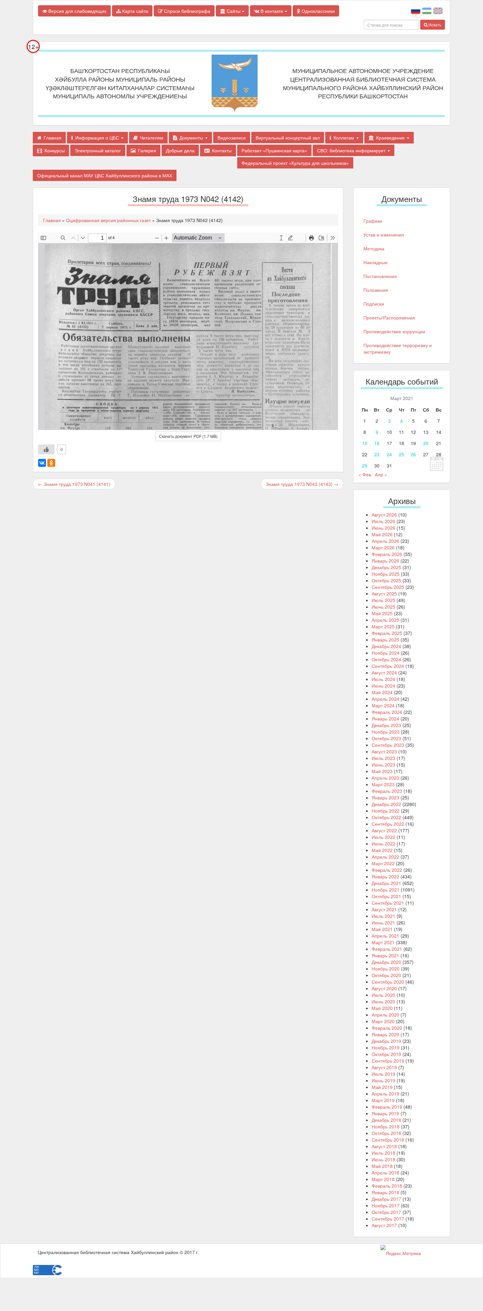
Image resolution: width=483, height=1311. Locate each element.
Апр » (381, 474)
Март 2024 (383, 705)
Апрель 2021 (385, 935)
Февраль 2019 (387, 1106)
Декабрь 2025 (386, 567)
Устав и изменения (383, 234)
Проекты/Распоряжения (389, 317)
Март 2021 (383, 942)
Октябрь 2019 (386, 1054)
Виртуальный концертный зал (288, 137)
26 (413, 454)
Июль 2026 (383, 521)
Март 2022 (383, 863)
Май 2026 (382, 534)
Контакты (222, 150)
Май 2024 (382, 692)
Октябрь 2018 (386, 1133)
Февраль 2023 (387, 791)
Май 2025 (382, 613)
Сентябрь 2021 (388, 902)
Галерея (147, 150)
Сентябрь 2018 (388, 1139)
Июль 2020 (383, 995)
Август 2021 (384, 909)
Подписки (373, 303)
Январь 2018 (385, 1192)
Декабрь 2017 (386, 1199)
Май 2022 (382, 850)
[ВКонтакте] (42, 463)
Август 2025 (384, 593)
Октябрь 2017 (386, 1212)
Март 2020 (383, 1021)
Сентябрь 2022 (388, 823)
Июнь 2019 (383, 1080)
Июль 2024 (383, 679)
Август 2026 (384, 514)
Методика (373, 248)
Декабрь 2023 (386, 725)
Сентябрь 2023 (388, 745)
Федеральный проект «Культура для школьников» (295, 163)
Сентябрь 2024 (388, 666)
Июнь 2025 (383, 606)
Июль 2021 (383, 916)
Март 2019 (383, 1100)
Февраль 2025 (387, 633)
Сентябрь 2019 (388, 1060)
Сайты (233, 11)
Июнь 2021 (383, 922)
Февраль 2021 (387, 948)
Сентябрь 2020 (388, 981)
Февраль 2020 (387, 1027)
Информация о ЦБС (97, 137)
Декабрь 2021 (386, 883)
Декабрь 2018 (386, 1120)
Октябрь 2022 (386, 817)
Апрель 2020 (385, 1014)
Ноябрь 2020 (386, 968)
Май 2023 (382, 771)
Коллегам (345, 137)
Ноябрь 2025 (386, 573)
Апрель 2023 (385, 777)
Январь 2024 (385, 718)
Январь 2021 (385, 955)
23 (377, 454)
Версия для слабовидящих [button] (76, 11)
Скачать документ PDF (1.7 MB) (188, 436)
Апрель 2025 (385, 620)
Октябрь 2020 (386, 975)
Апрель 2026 (385, 541)
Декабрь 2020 (386, 962)
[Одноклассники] (51, 463)
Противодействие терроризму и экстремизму (397, 348)
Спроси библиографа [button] (186, 11)
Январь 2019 (385, 1113)
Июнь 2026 (383, 527)
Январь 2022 (385, 876)
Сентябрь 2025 (388, 587)
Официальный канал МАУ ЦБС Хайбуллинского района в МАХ (104, 175)
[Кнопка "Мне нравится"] (46, 449)
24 (389, 454)
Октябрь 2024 (386, 659)
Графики (372, 220)
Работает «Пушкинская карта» (274, 150)
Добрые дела (180, 150)
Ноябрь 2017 (386, 1205)
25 (401, 454)
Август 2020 (384, 988)
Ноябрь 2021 (386, 889)
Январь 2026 (385, 560)
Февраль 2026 (387, 554)
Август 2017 (384, 1225)
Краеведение (391, 137)
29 (364, 465)
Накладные (375, 262)
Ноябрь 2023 (386, 731)
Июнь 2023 (383, 764)
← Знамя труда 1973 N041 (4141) (74, 484)
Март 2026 (383, 547)
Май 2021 (382, 929)
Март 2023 (383, 784)
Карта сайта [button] (134, 11)
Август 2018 (384, 1146)
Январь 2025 (385, 639)
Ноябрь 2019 (386, 1047)
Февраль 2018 (387, 1185)
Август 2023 (384, 751)
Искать (434, 24)
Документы (191, 137)
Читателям (151, 137)
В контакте (272, 11)
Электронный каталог (98, 150)
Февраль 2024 (387, 712)
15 (364, 443)
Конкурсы (54, 150)
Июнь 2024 (383, 685)
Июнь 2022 (383, 843)
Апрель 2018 (385, 1172)
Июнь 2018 (383, 1159)
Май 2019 (382, 1087)
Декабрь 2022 (386, 804)
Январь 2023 (385, 797)
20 (425, 443)
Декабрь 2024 (386, 646)
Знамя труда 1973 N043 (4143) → (302, 484)
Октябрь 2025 (386, 580)
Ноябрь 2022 (386, 810)
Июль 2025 (383, 600)
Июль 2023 (383, 758)
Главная (52, 137)
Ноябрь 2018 (386, 1126)
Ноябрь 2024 (386, 652)
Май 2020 (382, 1008)
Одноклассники (317, 11)
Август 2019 (384, 1067)
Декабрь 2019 (386, 1041)
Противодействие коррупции (394, 331)
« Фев (364, 474)
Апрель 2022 (385, 856)
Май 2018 (382, 1166)
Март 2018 (383, 1179)
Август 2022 (384, 830)
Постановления (380, 276)
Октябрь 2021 (386, 896)
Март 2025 (383, 626)
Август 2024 (384, 672)
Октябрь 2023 (386, 738)
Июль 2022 (383, 837)
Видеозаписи (232, 137)
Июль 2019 (383, 1074)
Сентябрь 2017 (388, 1218)
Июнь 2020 (383, 1001)
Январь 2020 (385, 1034)
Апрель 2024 (385, 698)
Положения (375, 290)
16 (377, 443)
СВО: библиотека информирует (352, 150)
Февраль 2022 (387, 870)
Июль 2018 (383, 1152)
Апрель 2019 (385, 1093)
